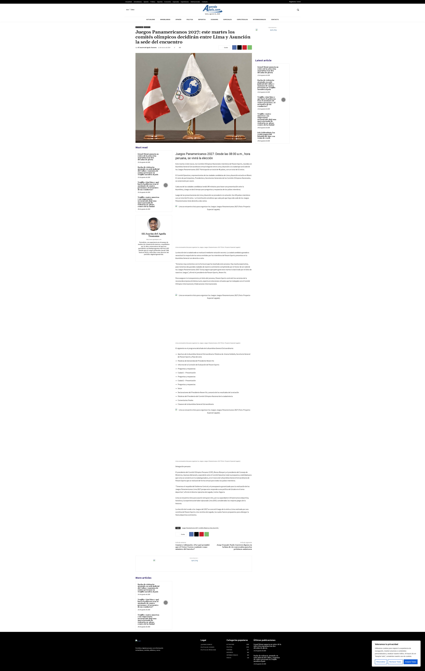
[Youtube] (293, 9)
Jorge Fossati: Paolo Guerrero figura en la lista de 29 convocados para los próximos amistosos (234, 547)
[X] (289, 9)
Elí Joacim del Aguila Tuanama (147, 47)
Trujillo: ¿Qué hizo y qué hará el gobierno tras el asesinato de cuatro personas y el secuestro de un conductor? (148, 186)
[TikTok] (284, 9)
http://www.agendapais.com (153, 239)
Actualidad (139, 27)
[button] (298, 9)
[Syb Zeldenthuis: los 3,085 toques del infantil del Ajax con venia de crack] (283, 135)
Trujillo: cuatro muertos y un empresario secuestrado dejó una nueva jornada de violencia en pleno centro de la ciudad (148, 202)
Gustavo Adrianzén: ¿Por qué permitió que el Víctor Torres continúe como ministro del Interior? (192, 547)
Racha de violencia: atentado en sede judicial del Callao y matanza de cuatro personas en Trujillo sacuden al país (148, 171)
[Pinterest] (244, 47)
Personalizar (380, 662)
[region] (396, 654)
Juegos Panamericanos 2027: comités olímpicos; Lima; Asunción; (200, 528)
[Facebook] (272, 9)
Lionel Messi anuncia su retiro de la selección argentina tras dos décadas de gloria (148, 157)
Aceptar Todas (410, 662)
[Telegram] (280, 9)
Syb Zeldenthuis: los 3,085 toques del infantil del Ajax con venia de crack (266, 135)
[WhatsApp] (249, 47)
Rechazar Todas (395, 662)
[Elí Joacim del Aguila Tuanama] (153, 224)
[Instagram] (276, 9)
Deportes (147, 27)
